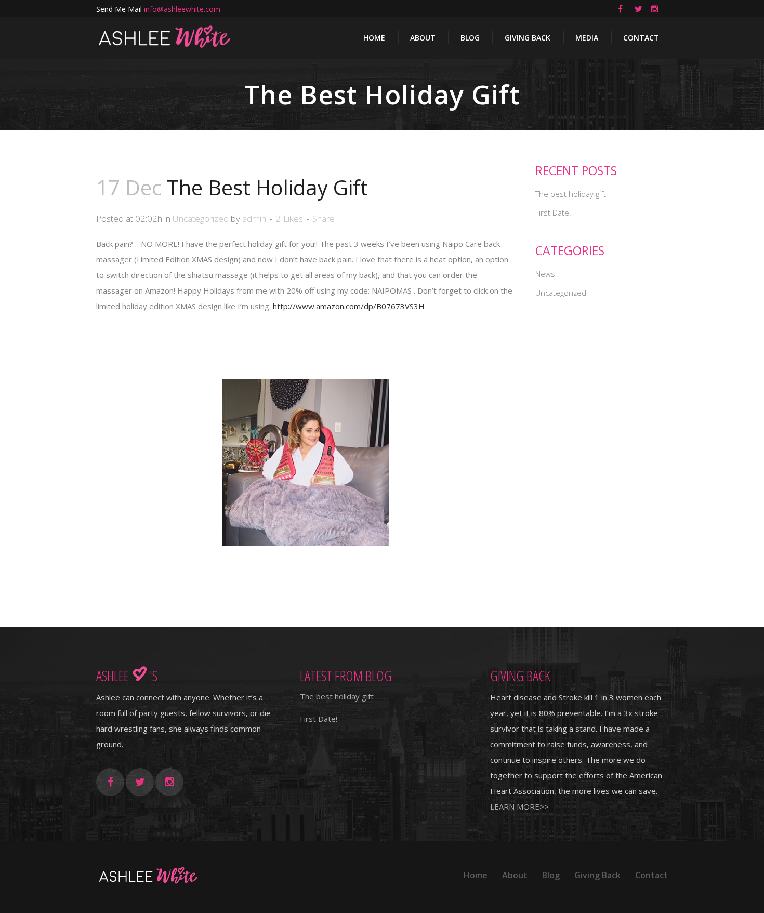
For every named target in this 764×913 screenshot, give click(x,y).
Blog (551, 875)
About (515, 875)
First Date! (553, 212)
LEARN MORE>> (519, 806)
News (545, 274)
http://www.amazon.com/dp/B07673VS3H (349, 306)
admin (254, 218)
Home (476, 875)
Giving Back (597, 875)
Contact (651, 875)
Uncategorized (201, 218)
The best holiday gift (570, 194)
